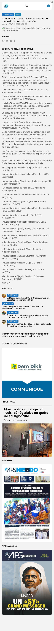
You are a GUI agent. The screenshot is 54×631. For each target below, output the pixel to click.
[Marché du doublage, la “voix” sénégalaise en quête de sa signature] (27, 440)
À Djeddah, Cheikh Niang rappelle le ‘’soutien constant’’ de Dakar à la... (28, 316)
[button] (52, 2)
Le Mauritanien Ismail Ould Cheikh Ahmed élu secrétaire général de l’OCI (28, 299)
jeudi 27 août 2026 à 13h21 (16, 420)
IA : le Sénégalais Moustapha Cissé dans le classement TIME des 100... (22, 307)
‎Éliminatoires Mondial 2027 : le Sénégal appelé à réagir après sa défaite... (29, 325)
